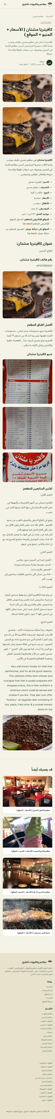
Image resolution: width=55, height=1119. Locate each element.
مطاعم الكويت (47, 1013)
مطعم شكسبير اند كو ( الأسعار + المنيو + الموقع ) (30, 892)
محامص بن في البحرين (43, 1078)
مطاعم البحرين (38, 16)
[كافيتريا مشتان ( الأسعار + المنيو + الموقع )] (27, 130)
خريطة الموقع (47, 1001)
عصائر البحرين (47, 1043)
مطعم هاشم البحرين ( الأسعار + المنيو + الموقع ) (30, 851)
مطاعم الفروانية (46, 1039)
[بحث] (5, 4)
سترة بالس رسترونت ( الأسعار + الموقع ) (33, 933)
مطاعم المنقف (46, 1081)
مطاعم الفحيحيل (46, 1085)
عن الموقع (48, 994)
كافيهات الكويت (46, 1021)
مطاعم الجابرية (47, 1070)
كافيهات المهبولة (46, 1089)
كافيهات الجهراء (46, 1066)
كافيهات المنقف (46, 1092)
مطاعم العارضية (46, 1047)
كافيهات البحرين (46, 1025)
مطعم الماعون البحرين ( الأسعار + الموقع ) (33, 810)
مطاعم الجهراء (47, 1051)
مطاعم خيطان (47, 1074)
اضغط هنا (28, 223)
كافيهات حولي (47, 1100)
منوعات (49, 1032)
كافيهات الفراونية (46, 1063)
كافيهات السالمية (45, 1096)
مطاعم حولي (47, 1036)
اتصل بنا (49, 998)
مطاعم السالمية (46, 1028)
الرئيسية (49, 16)
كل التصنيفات (47, 990)
